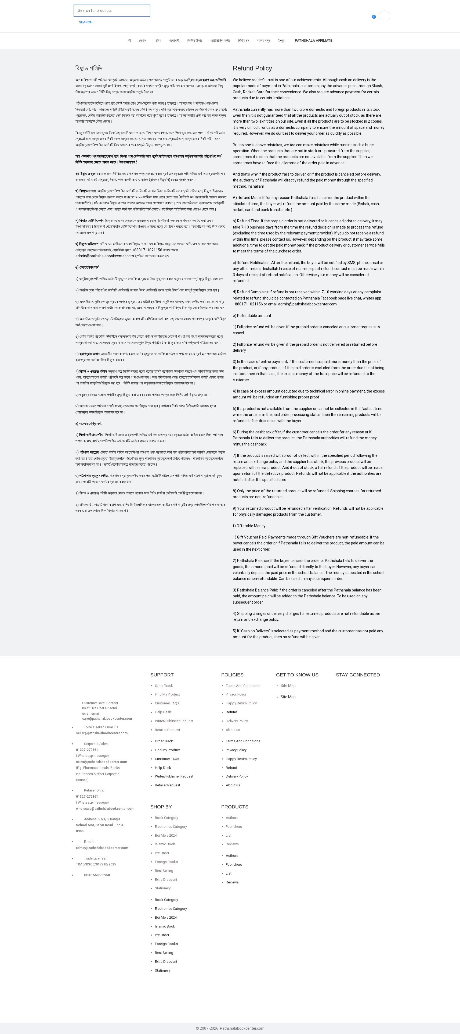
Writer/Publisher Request (174, 721)
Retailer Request (167, 730)
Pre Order (162, 853)
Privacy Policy (236, 694)
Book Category (166, 818)
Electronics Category (171, 827)
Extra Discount (166, 880)
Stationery (163, 888)
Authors (232, 818)
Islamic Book (165, 844)
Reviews (232, 844)
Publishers (234, 827)
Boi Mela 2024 (166, 835)
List (228, 835)
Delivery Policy (237, 721)
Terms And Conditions (243, 686)
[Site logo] (70, 13)
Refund (231, 712)
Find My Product (167, 694)
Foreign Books (166, 862)
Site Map (288, 685)
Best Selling (164, 871)
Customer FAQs (167, 703)
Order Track (164, 686)
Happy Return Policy (241, 703)
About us (233, 730)
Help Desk (163, 712)
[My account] (384, 16)
